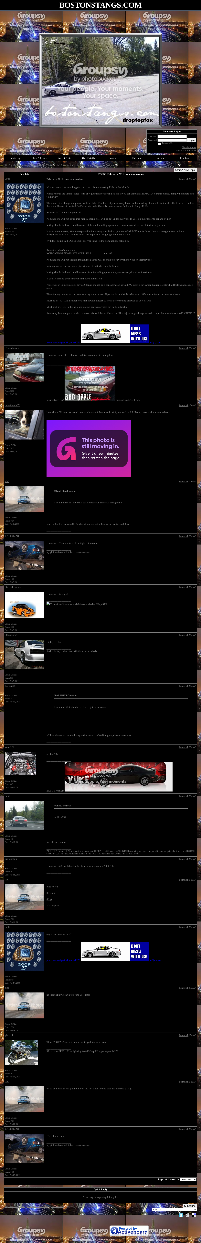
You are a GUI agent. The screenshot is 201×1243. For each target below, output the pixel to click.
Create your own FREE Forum (90, 1230)
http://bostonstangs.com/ (17, 164)
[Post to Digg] (187, 1215)
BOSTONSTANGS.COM (47, 164)
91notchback (12, 347)
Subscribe (190, 1205)
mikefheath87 (12, 405)
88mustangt (11, 634)
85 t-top (51, 892)
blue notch (52, 886)
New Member (189, 147)
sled (7, 481)
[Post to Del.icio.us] (194, 1215)
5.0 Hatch (10, 685)
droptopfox (11, 858)
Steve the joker (13, 586)
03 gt (49, 899)
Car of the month (72, 164)
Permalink (183, 179)
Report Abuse (99, 1234)
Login (191, 140)
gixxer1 (9, 1035)
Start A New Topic (185, 170)
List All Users (40, 158)
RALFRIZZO (12, 535)
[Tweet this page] (181, 1215)
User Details (88, 158)
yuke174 (9, 746)
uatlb (7, 178)
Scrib (7, 795)
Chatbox (184, 158)
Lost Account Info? (186, 150)
